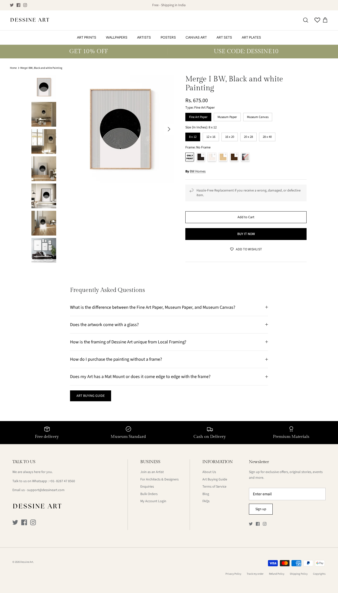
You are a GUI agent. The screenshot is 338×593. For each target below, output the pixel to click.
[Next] (169, 129)
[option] (120, 129)
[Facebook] (18, 5)
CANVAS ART (196, 37)
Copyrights (319, 574)
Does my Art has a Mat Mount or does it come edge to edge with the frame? (140, 376)
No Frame (189, 157)
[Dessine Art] (29, 20)
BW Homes (198, 171)
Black (200, 157)
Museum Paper (227, 116)
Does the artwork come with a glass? (104, 324)
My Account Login (153, 501)
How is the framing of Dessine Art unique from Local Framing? (128, 342)
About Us (209, 472)
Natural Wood (223, 157)
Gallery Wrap (245, 157)
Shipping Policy (299, 574)
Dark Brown (234, 157)
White (212, 157)
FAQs (206, 501)
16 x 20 (230, 136)
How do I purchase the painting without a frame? (116, 359)
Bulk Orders (149, 494)
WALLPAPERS (116, 37)
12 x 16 (211, 136)
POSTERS (168, 37)
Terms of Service (214, 486)
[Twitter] (12, 5)
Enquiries (147, 486)
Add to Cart (246, 217)
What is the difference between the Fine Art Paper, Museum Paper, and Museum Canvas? (152, 307)
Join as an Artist (152, 472)
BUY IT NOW (246, 234)
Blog (205, 494)
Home (13, 68)
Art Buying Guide (214, 479)
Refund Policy (276, 574)
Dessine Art (26, 562)
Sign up (260, 509)
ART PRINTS (86, 37)
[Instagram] (25, 5)
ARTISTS (144, 37)
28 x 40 (267, 136)
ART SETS (224, 37)
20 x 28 (248, 136)
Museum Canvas (258, 116)
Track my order (255, 574)
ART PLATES (251, 37)
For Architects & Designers (159, 479)
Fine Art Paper (198, 116)
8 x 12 (193, 136)
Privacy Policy (233, 574)
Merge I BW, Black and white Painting (41, 68)
